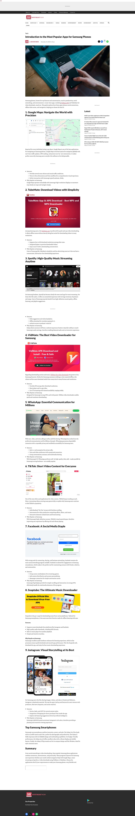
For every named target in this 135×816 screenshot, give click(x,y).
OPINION (102, 22)
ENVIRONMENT (87, 22)
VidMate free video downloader (59, 375)
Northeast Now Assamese (31, 804)
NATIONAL (41, 22)
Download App (90, 802)
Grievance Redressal (63, 12)
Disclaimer (43, 12)
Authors (50, 12)
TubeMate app (45, 231)
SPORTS (80, 22)
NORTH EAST (33, 22)
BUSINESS (63, 22)
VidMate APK (65, 103)
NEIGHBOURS (49, 22)
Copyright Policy (35, 12)
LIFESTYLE (95, 22)
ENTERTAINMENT (72, 22)
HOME (26, 22)
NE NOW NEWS (35, 41)
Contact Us (72, 12)
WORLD (57, 22)
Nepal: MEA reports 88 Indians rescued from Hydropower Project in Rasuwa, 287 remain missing (95, 129)
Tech (26, 33)
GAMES (27, 25)
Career (55, 12)
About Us (28, 12)
